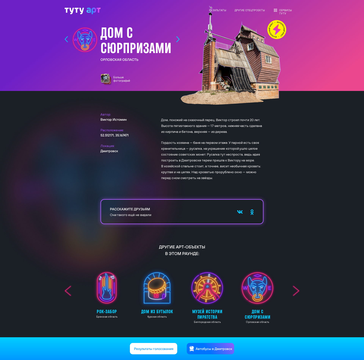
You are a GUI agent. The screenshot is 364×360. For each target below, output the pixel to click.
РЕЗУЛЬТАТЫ (217, 10)
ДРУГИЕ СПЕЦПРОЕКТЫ (250, 10)
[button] (106, 80)
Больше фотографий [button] (121, 78)
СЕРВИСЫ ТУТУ (285, 12)
